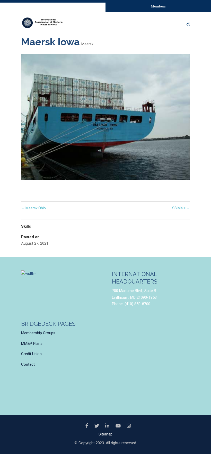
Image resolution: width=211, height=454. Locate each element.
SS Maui (181, 208)
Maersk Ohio (33, 208)
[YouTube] (118, 426)
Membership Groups (38, 333)
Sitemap (105, 434)
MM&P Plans (31, 343)
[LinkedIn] (107, 426)
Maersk (87, 44)
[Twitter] (96, 426)
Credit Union (31, 354)
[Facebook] (86, 426)
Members (158, 6)
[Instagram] (129, 426)
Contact (28, 364)
